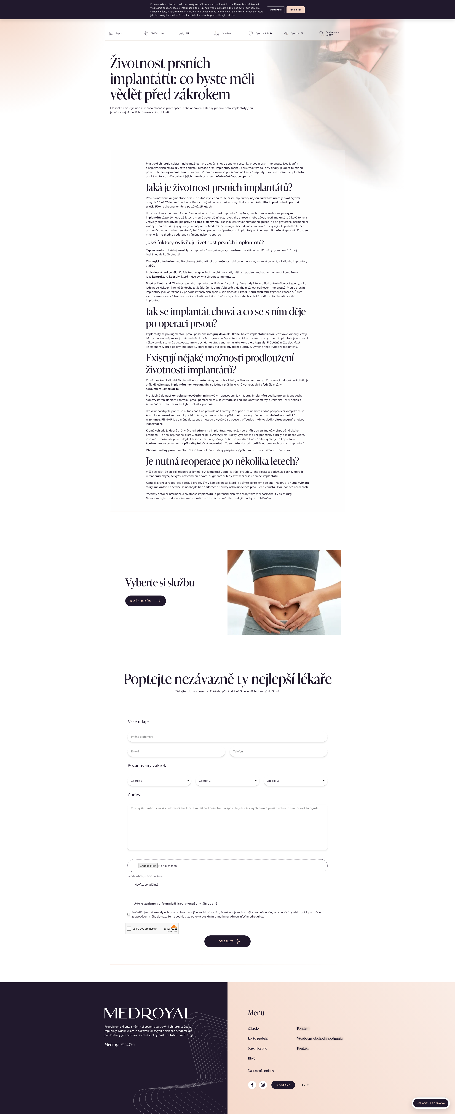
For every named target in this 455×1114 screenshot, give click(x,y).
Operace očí (297, 33)
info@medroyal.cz (251, 916)
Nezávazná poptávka (431, 1103)
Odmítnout (276, 9)
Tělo (188, 33)
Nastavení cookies (261, 1070)
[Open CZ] (307, 1084)
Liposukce (226, 33)
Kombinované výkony (332, 33)
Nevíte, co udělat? (146, 884)
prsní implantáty (271, 163)
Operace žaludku (264, 33)
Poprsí (119, 33)
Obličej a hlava (158, 33)
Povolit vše (296, 9)
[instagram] (263, 1085)
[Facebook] (252, 1085)
